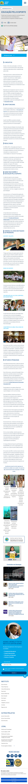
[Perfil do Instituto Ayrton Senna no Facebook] (16, 756)
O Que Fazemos (4, 686)
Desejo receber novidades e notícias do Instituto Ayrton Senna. (14, 669)
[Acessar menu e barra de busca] (25, 3)
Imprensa (3, 700)
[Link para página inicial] (11, 3)
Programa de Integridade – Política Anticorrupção (7, 740)
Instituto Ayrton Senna (10, 25)
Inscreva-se (7, 661)
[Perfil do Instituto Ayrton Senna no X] (19, 756)
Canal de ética (4, 743)
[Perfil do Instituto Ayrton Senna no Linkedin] (12, 756)
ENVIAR (13, 672)
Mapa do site (4, 707)
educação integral (8, 101)
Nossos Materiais (5, 693)
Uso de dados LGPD (5, 731)
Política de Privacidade (6, 729)
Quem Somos (4, 684)
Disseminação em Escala (7, 8)
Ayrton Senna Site (5, 716)
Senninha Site (4, 720)
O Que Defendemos (5, 689)
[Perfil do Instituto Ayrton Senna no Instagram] (8, 756)
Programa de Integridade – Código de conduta (7, 737)
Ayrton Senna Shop (5, 718)
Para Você (3, 691)
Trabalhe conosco (5, 702)
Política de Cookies (5, 734)
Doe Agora (3, 698)
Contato (3, 704)
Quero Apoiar (4, 695)
